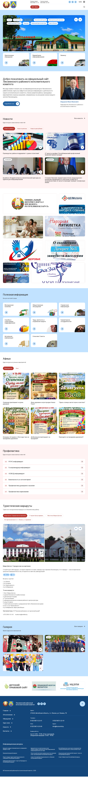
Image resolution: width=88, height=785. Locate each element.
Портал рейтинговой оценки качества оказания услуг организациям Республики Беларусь (43, 754)
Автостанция (28, 20)
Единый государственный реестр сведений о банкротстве (15, 749)
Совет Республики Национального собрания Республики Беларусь (42, 757)
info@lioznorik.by (58, 726)
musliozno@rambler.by (21, 614)
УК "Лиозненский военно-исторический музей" (26, 611)
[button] (76, 19)
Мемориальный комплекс (56, 20)
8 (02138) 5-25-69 (36, 726)
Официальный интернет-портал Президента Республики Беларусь (15, 761)
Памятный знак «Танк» (14, 23)
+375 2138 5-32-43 (8, 614)
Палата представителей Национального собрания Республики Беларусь (13, 757)
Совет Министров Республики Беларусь (69, 757)
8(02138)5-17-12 (34, 2)
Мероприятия (8, 368)
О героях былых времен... (36, 515)
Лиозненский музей (40, 20)
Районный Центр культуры (38, 23)
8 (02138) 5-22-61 (36, 721)
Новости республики (36, 128)
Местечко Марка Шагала (55, 515)
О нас (9, 20)
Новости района (9, 128)
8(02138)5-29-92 (44, 2)
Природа (26, 23)
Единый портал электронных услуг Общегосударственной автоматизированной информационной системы (43, 749)
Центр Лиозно (53, 23)
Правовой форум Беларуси (10, 753)
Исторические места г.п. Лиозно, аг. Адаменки (17, 519)
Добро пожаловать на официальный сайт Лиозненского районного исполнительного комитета (26, 82)
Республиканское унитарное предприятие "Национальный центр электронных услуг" (70, 749)
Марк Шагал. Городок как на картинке (15, 515)
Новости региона (22, 128)
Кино (17, 368)
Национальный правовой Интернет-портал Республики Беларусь (70, 754)
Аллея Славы (17, 20)
